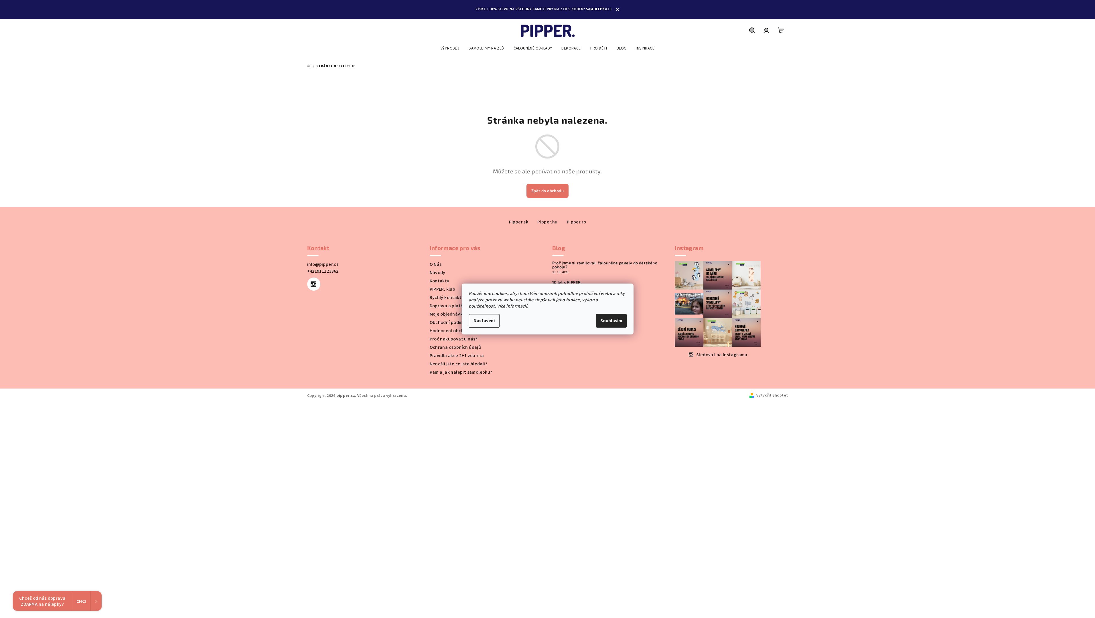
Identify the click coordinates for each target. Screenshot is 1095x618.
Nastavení (484, 321)
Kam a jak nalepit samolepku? (461, 372)
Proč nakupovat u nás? (454, 339)
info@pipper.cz (323, 264)
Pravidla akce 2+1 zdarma (457, 355)
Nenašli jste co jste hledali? (459, 364)
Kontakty (439, 281)
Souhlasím (611, 321)
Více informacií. (512, 306)
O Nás (436, 264)
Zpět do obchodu (547, 190)
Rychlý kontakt (446, 297)
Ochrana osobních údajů (455, 347)
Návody (437, 273)
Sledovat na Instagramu (721, 355)
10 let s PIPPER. (567, 282)
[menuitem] (450, 48)
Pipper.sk (518, 222)
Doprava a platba (448, 306)
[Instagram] (313, 284)
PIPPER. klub (442, 289)
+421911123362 (323, 271)
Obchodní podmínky (451, 322)
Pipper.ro (576, 222)
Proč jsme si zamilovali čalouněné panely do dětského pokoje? (605, 265)
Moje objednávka (447, 314)
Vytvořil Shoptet (772, 395)
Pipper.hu (547, 222)
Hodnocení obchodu (451, 331)
